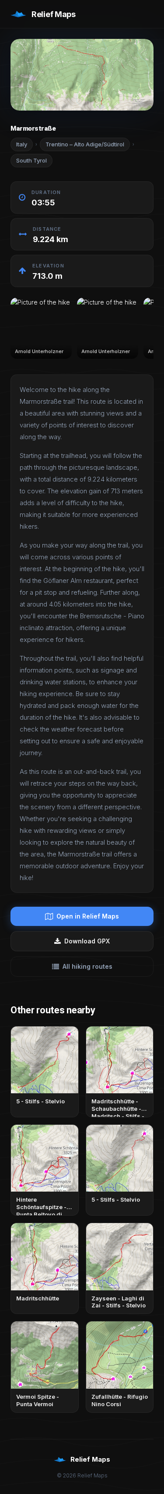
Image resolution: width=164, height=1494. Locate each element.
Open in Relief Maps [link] (87, 916)
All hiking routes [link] (87, 966)
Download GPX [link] (87, 941)
